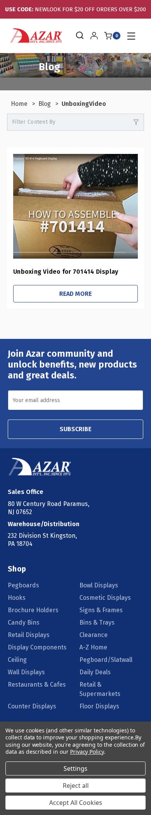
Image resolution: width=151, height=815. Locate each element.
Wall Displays (26, 672)
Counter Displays (32, 706)
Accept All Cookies (75, 802)
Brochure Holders (33, 610)
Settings (75, 768)
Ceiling (17, 659)
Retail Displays (29, 635)
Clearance (93, 635)
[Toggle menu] (131, 36)
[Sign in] (94, 36)
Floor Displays (99, 706)
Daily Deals (95, 672)
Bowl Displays (98, 585)
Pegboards (23, 585)
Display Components (37, 647)
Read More (75, 293)
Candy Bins (23, 622)
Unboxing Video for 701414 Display (65, 271)
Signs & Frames (101, 610)
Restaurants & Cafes (37, 684)
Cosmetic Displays (105, 597)
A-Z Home (93, 647)
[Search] (79, 35)
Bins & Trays (97, 622)
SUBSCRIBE (75, 429)
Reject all (76, 785)
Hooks (17, 597)
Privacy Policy (87, 751)
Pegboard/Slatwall (105, 659)
